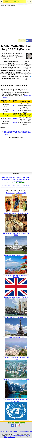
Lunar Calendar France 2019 (8, 4)
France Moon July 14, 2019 (8, 185)
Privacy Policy (4, 431)
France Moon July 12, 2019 (16, 181)
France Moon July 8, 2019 (8, 177)
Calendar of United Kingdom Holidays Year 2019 (16, 276)
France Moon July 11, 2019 (23, 179)
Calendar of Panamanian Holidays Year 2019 (16, 358)
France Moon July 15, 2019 (23, 185)
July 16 (14, 118)
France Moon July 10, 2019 (8, 179)
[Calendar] (12, 1)
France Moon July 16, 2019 (8, 187)
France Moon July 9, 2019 (22, 177)
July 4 (14, 105)
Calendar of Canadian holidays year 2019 (16, 379)
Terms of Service (13, 431)
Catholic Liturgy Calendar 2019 (16, 193)
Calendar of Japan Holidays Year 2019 (16, 255)
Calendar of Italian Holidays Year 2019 (16, 297)
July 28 (14, 122)
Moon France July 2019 (22, 4)
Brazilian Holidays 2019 (16, 337)
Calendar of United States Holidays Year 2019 (16, 234)
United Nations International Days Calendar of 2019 (16, 400)
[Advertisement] (16, 23)
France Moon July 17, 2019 (23, 187)
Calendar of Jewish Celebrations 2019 (16, 213)
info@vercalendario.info (26, 431)
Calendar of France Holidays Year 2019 (16, 317)
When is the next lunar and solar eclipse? (17, 131)
